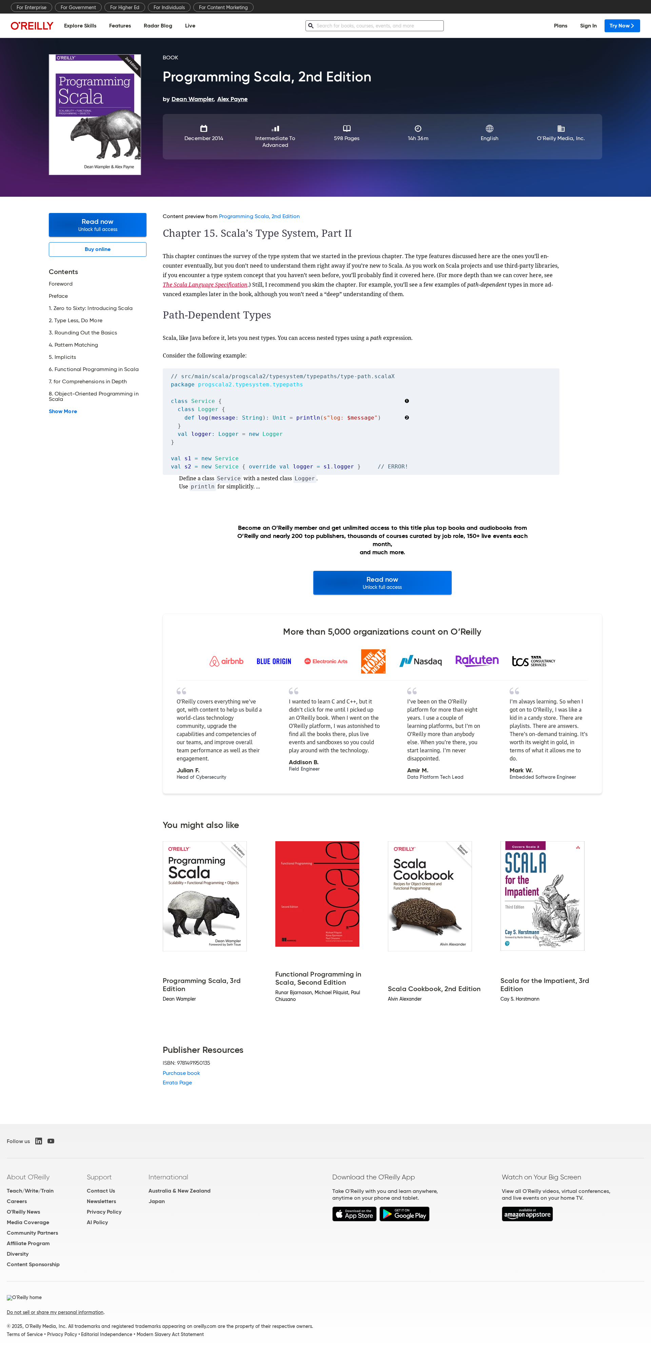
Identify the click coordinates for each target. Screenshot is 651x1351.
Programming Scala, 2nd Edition (259, 216)
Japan (157, 1201)
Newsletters (101, 1201)
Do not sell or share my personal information (55, 1312)
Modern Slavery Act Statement (170, 1334)
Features (120, 25)
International (168, 1177)
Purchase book (181, 1073)
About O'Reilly (28, 1177)
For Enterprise (31, 7)
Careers (17, 1201)
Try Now (620, 25)
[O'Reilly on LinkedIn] (38, 1141)
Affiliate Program (28, 1243)
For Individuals (169, 7)
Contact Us (101, 1190)
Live (190, 25)
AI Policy (97, 1222)
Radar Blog (158, 25)
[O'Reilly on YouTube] (50, 1141)
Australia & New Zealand (180, 1190)
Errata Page (177, 1082)
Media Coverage (28, 1222)
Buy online (98, 249)
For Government (78, 7)
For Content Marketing (223, 7)
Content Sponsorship (33, 1264)
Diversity (17, 1253)
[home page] (32, 25)
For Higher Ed (124, 7)
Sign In (588, 25)
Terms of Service (25, 1334)
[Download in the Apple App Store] (354, 1219)
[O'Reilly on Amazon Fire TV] (527, 1219)
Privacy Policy (104, 1211)
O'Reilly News (23, 1211)
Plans (560, 25)
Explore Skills (80, 25)
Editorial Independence (106, 1334)
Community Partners (32, 1232)
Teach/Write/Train (30, 1190)
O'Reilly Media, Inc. (561, 138)
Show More (63, 411)
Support (99, 1177)
